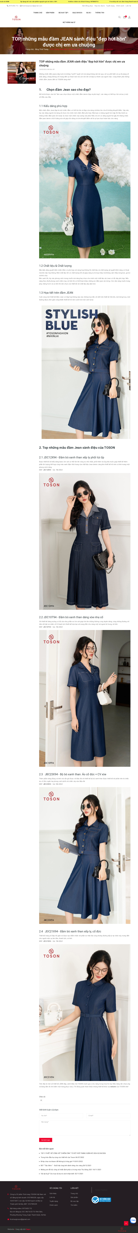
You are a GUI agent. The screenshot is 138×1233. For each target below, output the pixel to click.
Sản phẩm (74, 1197)
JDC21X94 (47, 941)
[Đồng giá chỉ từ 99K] (22, 73)
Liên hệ (128, 6)
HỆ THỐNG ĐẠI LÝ (69, 22)
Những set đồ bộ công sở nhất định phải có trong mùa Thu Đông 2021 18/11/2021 (71, 1170)
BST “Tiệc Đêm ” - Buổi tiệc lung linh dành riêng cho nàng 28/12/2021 (66, 1166)
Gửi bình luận (45, 1140)
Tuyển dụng (110, 6)
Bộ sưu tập (75, 1201)
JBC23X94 (47, 784)
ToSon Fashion (101, 1190)
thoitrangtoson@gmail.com (32, 6)
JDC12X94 (47, 470)
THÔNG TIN (99, 13)
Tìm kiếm (74, 1205)
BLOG (88, 13)
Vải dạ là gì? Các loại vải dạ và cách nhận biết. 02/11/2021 (62, 1174)
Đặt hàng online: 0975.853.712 (21, 1208)
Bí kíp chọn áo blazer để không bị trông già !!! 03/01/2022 (62, 1161)
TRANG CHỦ (37, 13)
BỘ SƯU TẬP (63, 13)
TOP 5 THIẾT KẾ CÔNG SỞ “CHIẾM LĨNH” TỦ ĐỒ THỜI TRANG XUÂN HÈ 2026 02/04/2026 (73, 1153)
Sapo (28, 1229)
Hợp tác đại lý (100, 6)
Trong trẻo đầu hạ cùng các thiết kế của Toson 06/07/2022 (62, 1157)
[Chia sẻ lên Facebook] (41, 1100)
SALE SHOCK (77, 13)
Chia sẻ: (42, 1097)
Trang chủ (74, 1193)
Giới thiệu (53, 1193)
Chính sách (120, 6)
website (113, 1087)
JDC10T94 (47, 627)
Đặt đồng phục (87, 6)
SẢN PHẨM (50, 13)
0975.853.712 (13, 6)
